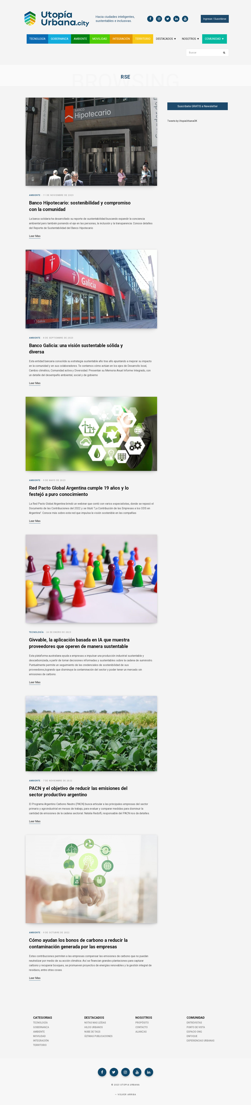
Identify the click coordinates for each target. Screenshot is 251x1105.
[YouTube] (137, 1072)
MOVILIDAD (99, 38)
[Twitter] (114, 1072)
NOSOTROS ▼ (190, 38)
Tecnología (36, 632)
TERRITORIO (142, 38)
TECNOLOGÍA (37, 38)
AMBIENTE (80, 38)
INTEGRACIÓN (121, 38)
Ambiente (35, 195)
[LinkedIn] (149, 1072)
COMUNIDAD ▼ (214, 38)
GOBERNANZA (59, 38)
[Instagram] (125, 1072)
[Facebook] (102, 1072)
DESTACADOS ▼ (166, 38)
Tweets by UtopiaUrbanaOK (182, 121)
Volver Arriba (126, 1094)
